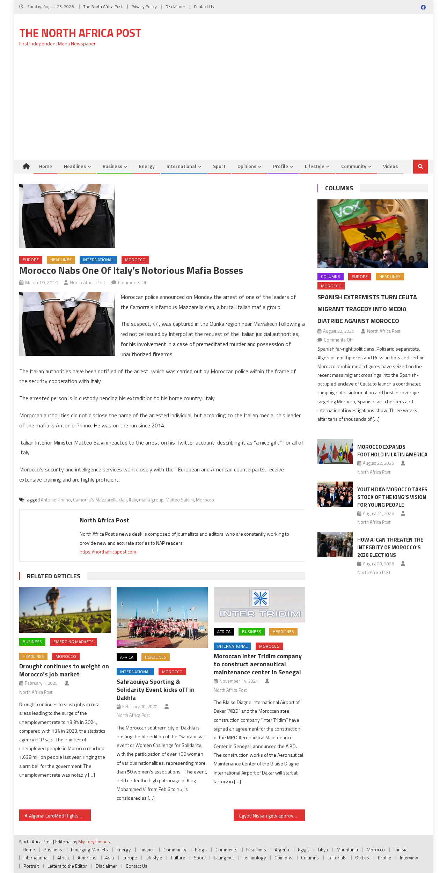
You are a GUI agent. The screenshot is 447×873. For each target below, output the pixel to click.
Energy (147, 166)
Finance (147, 849)
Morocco (135, 259)
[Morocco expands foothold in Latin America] (335, 451)
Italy (133, 499)
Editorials (337, 857)
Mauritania (347, 849)
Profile (280, 166)
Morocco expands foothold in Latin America (392, 450)
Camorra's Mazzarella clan (100, 499)
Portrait (31, 866)
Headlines (75, 166)
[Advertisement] (223, 107)
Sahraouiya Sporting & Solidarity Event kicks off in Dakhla (156, 689)
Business (112, 166)
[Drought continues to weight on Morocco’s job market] (65, 610)
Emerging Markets (73, 641)
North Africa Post (87, 282)
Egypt (303, 849)
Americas (87, 857)
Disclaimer (175, 6)
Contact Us (204, 6)
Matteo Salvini (180, 499)
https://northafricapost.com (108, 551)
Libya (323, 849)
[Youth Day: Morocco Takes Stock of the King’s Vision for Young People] (335, 494)
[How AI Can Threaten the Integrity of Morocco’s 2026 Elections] (335, 544)
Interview (409, 857)
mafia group (151, 499)
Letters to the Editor (67, 866)
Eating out (224, 857)
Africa (126, 657)
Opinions (246, 166)
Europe (31, 259)
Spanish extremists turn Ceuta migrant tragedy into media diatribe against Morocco (367, 308)
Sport (219, 166)
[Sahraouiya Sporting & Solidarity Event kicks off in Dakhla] (162, 617)
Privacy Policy (144, 6)
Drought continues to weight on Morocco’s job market (64, 670)
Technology (254, 857)
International (181, 166)
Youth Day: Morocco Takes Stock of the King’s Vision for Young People (392, 497)
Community (353, 166)
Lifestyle (314, 166)
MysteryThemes (94, 841)
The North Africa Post (103, 6)
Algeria (282, 849)
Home (45, 166)
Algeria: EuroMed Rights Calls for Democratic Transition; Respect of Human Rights (60, 815)
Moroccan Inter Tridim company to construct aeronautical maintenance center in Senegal (258, 664)
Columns (339, 188)
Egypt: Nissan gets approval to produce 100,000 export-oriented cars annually (272, 815)
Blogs (201, 849)
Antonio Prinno (56, 499)
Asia (109, 857)
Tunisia (401, 849)
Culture (178, 857)
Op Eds (362, 857)
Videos (390, 166)
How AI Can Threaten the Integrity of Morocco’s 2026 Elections (390, 547)
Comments (226, 849)
